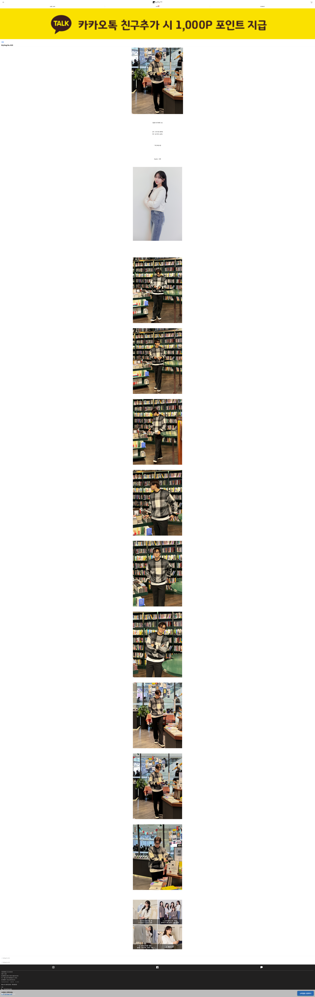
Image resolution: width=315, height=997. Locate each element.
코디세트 (157, 6)
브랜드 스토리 (52, 6)
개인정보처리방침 (5, 982)
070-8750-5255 (8, 989)
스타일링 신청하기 (305, 993)
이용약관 (12, 982)
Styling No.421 (6, 958)
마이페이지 (262, 6)
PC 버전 (17, 982)
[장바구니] (311, 2)
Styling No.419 (6, 962)
